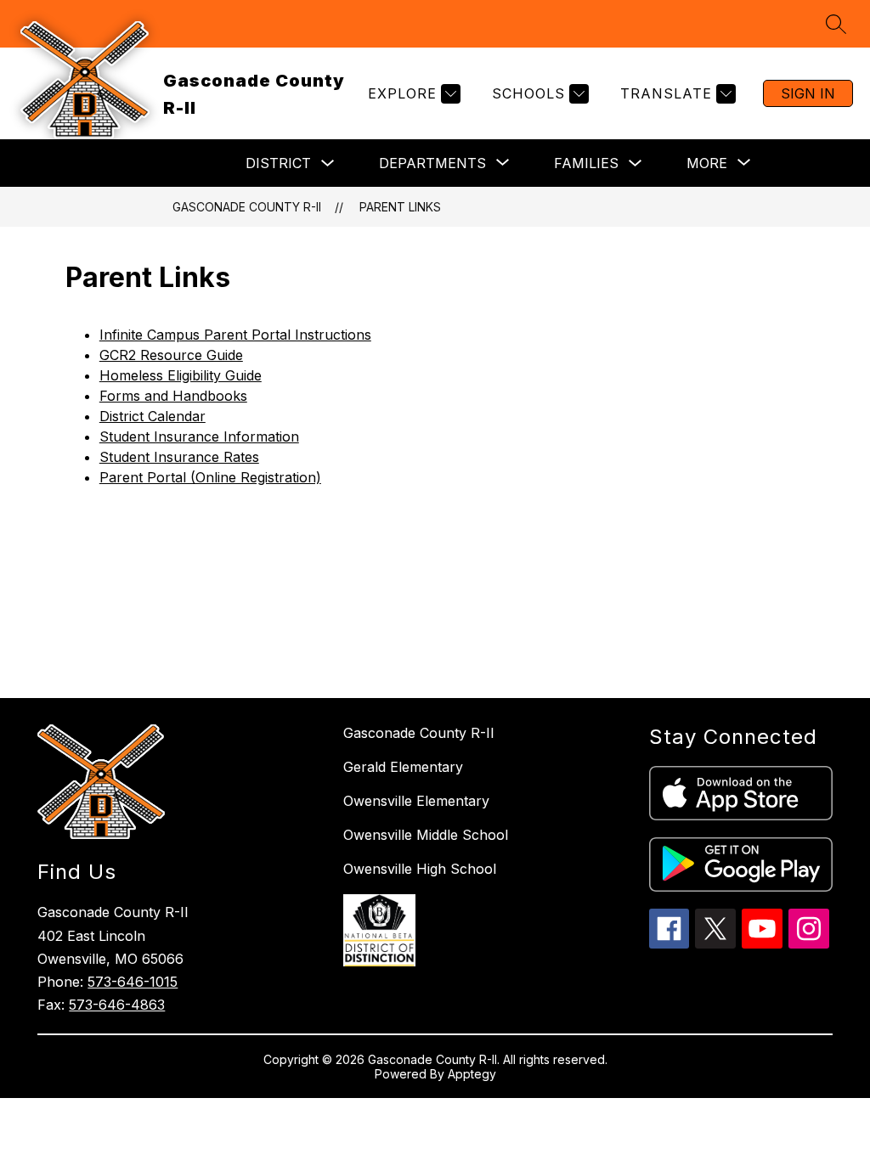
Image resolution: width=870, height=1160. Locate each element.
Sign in (808, 93)
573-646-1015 (133, 981)
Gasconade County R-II (246, 207)
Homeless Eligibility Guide (180, 375)
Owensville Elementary (416, 800)
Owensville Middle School (425, 834)
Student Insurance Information (199, 436)
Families (586, 163)
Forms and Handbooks (173, 395)
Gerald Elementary (403, 766)
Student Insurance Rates (179, 456)
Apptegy (472, 1074)
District (278, 163)
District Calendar (152, 416)
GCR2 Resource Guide (171, 354)
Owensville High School (419, 868)
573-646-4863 (117, 1004)
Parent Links (400, 207)
